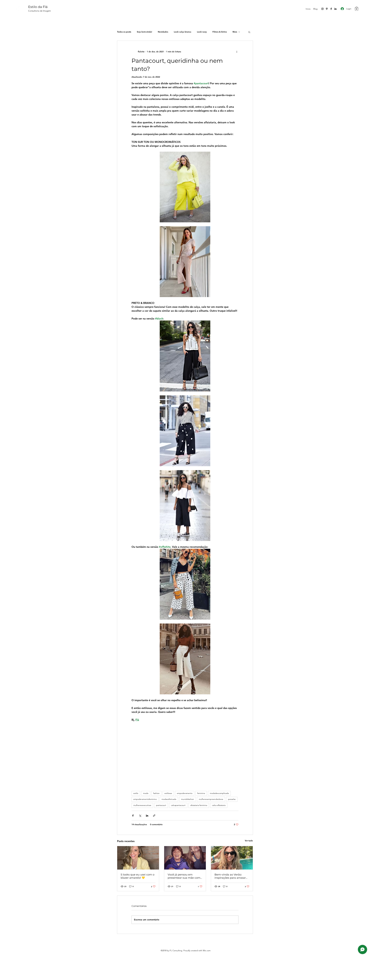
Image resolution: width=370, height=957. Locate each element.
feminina (201, 793)
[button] (356, 9)
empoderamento (184, 793)
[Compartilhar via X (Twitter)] (140, 815)
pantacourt (161, 805)
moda (145, 793)
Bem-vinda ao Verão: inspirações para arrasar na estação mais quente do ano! (230, 876)
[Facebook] (331, 8)
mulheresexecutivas (142, 805)
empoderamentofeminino (145, 799)
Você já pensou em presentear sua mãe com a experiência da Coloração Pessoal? (184, 876)
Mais (235, 32)
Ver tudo (249, 840)
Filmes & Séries (219, 32)
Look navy (202, 32)
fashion (156, 793)
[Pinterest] (326, 8)
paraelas (232, 799)
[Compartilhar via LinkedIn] (147, 815)
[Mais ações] (236, 51)
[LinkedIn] (335, 8)
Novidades (163, 32)
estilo (135, 793)
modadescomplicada (219, 793)
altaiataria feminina (198, 805)
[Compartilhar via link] (154, 815)
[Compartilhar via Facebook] (133, 815)
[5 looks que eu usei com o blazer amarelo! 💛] (138, 858)
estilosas (168, 793)
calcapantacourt (178, 805)
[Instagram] (322, 8)
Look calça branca (182, 32)
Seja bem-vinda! (144, 32)
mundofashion (187, 799)
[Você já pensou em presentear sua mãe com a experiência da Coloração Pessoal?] (185, 858)
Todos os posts (124, 32)
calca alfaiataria (218, 805)
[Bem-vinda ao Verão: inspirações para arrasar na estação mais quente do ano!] (232, 858)
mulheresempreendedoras (211, 799)
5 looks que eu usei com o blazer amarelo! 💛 (137, 876)
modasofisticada (169, 799)
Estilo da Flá (38, 7)
